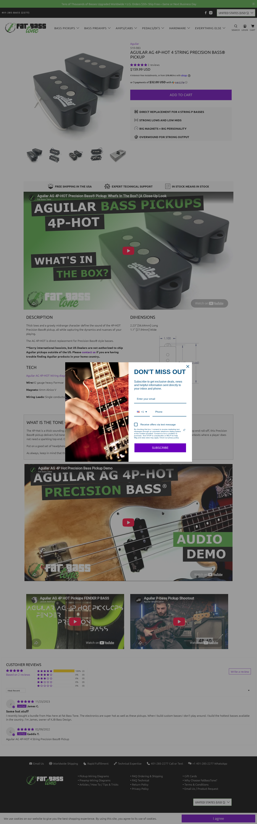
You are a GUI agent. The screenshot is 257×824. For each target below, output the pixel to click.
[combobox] (142, 412)
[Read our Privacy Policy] (184, 430)
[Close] (188, 366)
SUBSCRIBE (160, 447)
